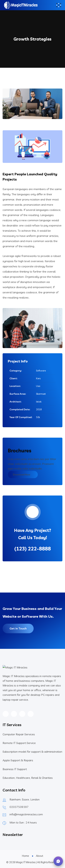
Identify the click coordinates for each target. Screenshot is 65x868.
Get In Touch (18, 628)
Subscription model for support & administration (32, 751)
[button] (58, 861)
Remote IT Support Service (19, 743)
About (39, 855)
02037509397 (19, 807)
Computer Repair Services (19, 734)
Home (25, 855)
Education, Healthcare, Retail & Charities (28, 777)
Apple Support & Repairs (18, 760)
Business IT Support (15, 769)
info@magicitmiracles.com (26, 814)
